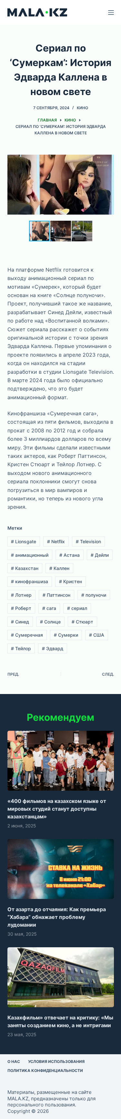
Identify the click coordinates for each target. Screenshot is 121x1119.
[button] (108, 155)
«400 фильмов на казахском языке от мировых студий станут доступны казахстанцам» (56, 809)
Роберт (21, 608)
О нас (13, 1061)
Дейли (100, 555)
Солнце (50, 621)
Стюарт (82, 621)
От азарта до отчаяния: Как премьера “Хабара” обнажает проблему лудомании (56, 917)
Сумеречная (27, 635)
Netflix (56, 541)
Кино (82, 107)
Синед (20, 621)
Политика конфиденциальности (45, 1070)
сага (49, 608)
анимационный (29, 555)
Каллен (59, 568)
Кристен (70, 581)
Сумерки (66, 635)
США (96, 635)
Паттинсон (56, 595)
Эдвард (52, 648)
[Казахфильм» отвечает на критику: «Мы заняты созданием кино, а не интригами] (60, 977)
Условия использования (56, 1061)
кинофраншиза (29, 581)
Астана (69, 555)
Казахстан (24, 568)
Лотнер (21, 595)
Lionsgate (23, 541)
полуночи (93, 595)
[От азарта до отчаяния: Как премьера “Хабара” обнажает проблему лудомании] (60, 869)
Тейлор (21, 648)
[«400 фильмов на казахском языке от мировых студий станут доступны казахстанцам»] (60, 761)
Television (88, 541)
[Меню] (111, 12)
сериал (77, 608)
